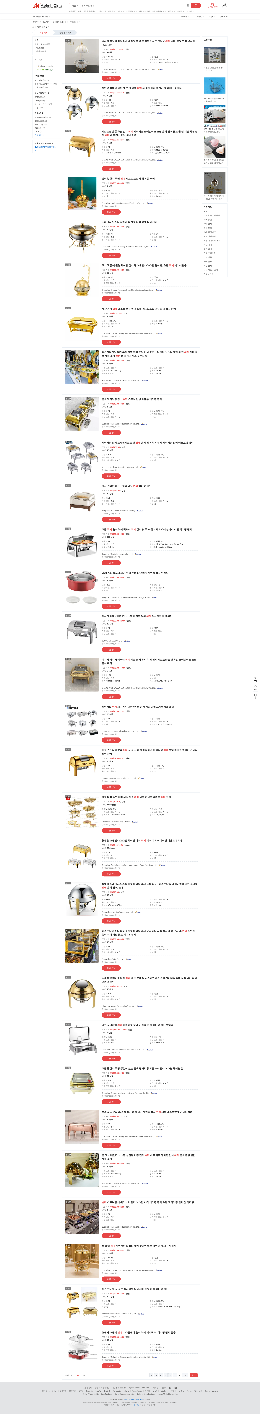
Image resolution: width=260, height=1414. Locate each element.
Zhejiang (41, 121)
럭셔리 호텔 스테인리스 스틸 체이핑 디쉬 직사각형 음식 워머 (137, 616)
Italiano (126, 1391)
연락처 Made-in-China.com (139, 1388)
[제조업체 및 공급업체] (47, 5)
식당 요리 (120, 11)
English (54, 1391)
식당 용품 (40, 47)
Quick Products (106, 1394)
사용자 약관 (105, 1388)
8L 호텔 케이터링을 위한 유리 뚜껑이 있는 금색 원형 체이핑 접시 (139, 1245)
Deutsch (107, 1391)
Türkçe (189, 1391)
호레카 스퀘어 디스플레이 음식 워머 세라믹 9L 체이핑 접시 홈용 (139, 1332)
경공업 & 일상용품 (42, 44)
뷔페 (79, 11)
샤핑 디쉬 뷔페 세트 (159, 11)
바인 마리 (171, 11)
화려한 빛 (102, 11)
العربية (155, 1391)
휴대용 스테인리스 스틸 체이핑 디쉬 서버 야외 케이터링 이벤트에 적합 (142, 840)
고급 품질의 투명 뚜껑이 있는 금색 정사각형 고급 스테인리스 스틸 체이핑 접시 (144, 1068)
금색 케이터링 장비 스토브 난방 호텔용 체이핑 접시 (132, 399)
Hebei (38, 131)
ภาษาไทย (180, 1391)
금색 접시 (208, 261)
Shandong (41, 124)
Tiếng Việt (198, 1391)
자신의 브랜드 (44, 104)
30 (78, 1375)
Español (98, 1391)
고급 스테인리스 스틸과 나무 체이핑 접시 (126, 486)
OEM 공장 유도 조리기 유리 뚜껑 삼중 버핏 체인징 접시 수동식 (135, 572)
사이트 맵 (155, 1388)
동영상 (68, 40)
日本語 (81, 1391)
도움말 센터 (87, 1388)
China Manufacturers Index (124, 1394)
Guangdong (43, 117)
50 (83, 1375)
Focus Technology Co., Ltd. (133, 1399)
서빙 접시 (208, 265)
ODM (40, 97)
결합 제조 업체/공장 (46, 83)
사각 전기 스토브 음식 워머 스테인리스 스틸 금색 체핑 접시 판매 (139, 308)
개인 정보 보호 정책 (119, 1388)
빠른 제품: (72, 11)
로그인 (224, 7)
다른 (39, 107)
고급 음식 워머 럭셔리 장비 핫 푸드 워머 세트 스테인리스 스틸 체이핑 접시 (147, 529)
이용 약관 (136, 1405)
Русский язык (137, 1391)
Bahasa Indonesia (211, 1391)
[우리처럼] (170, 1388)
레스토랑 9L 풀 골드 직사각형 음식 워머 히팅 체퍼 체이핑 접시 (135, 1289)
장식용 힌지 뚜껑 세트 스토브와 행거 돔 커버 (128, 178)
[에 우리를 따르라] (176, 1388)
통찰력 (163, 1388)
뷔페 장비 (180, 11)
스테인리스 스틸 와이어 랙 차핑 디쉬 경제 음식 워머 (129, 222)
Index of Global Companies (168, 1394)
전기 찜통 (208, 257)
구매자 (184, 16)
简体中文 (63, 1391)
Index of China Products (146, 1394)
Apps (211, 16)
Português (117, 1391)
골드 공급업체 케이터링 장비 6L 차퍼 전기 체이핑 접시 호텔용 (137, 1025)
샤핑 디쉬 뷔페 (144, 11)
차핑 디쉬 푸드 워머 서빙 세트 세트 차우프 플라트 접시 (136, 797)
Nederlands (164, 1391)
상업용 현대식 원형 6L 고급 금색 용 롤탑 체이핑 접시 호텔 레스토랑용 (142, 88)
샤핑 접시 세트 (131, 11)
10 (72, 1375)
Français (89, 1391)
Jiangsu (40, 128)
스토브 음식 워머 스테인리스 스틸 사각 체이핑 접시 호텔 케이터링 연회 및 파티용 (148, 1202)
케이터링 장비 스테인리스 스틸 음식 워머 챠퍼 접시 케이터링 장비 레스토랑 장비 (148, 442)
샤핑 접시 (111, 11)
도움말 (199, 16)
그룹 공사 (41, 87)
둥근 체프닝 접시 (211, 269)
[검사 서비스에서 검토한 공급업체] (47, 66)
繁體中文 (72, 1391)
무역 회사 (42, 80)
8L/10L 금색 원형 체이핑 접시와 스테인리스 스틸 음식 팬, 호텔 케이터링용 (144, 265)
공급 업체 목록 (65, 33)
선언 (96, 1388)
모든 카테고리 (42, 16)
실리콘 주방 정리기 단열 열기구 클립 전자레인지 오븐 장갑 (214, 162)
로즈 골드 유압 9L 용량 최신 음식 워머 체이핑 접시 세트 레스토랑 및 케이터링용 (147, 1111)
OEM (40, 100)
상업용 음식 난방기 (90, 11)
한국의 (147, 1391)
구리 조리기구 (210, 253)
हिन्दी (172, 1391)
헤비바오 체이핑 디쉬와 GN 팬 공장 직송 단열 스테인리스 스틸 (138, 706)
